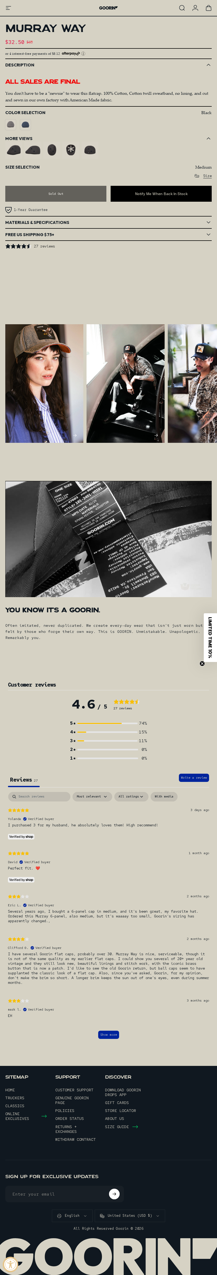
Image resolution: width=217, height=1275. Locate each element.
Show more (108, 1035)
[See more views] (13, 150)
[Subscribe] (114, 1194)
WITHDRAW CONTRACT (75, 1139)
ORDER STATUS (69, 1118)
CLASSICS (14, 1105)
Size (207, 176)
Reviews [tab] (24, 779)
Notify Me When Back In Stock (161, 193)
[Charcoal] (10, 124)
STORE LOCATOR (120, 1110)
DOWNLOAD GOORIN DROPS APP (123, 1092)
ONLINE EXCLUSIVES (17, 1116)
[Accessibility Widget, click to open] (10, 1264)
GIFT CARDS (117, 1102)
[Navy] (25, 124)
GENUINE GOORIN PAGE (72, 1100)
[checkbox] (164, 796)
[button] (108, 723)
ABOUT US (114, 1118)
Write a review (194, 778)
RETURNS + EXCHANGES (66, 1129)
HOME (10, 1090)
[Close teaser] (202, 663)
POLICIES (64, 1110)
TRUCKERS (14, 1098)
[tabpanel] (108, 918)
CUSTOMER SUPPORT (74, 1090)
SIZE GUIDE (117, 1126)
